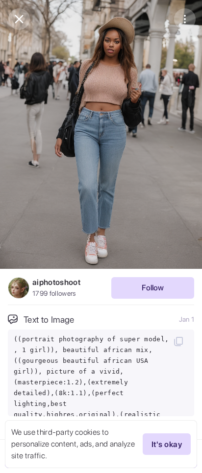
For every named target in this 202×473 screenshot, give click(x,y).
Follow (153, 287)
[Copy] (178, 341)
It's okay (167, 444)
